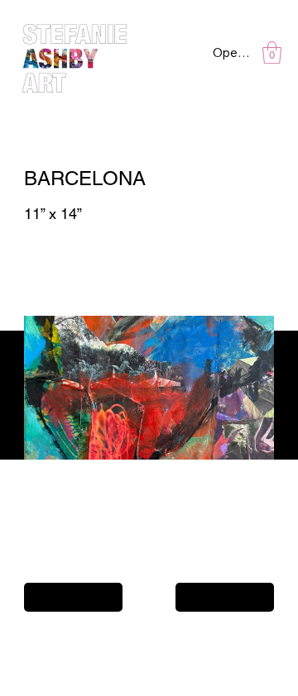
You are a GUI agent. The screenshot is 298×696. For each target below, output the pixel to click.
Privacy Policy (50, 637)
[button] (271, 52)
